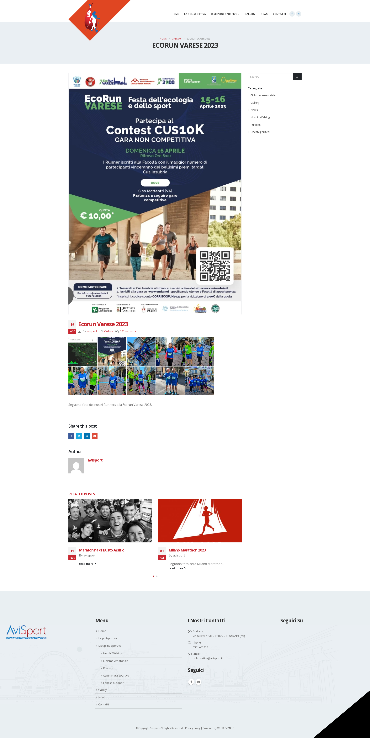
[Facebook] (292, 14)
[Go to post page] (110, 520)
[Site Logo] (99, 25)
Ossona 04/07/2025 (184, 550)
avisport (92, 331)
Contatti (279, 14)
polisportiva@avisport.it (208, 658)
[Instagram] (298, 14)
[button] (153, 576)
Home (175, 14)
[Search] (297, 76)
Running (256, 124)
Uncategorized (260, 132)
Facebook (71, 436)
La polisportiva (195, 14)
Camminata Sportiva (116, 675)
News (264, 14)
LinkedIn (87, 436)
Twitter (79, 436)
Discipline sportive (224, 14)
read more (86, 568)
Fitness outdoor (113, 683)
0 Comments (128, 331)
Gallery (250, 14)
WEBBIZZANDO (226, 728)
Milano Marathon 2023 (97, 550)
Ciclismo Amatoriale (115, 661)
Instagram (198, 682)
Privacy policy (192, 728)
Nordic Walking (260, 117)
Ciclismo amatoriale (263, 95)
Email (95, 436)
